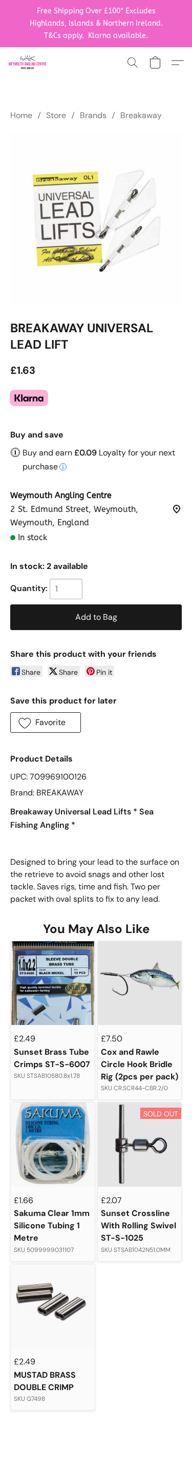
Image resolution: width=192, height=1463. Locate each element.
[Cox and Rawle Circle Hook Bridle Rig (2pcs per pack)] (139, 983)
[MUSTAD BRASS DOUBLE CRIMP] (52, 1306)
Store (56, 115)
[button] (28, 62)
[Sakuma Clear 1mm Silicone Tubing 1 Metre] (52, 1144)
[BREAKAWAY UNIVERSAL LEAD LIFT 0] (96, 218)
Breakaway (141, 115)
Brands (93, 115)
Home (21, 115)
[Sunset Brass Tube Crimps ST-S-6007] (52, 983)
